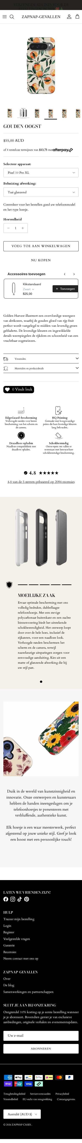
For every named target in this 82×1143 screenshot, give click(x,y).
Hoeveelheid (12, 219)
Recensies (9, 952)
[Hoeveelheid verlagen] (7, 228)
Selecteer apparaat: (17, 164)
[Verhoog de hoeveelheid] (24, 228)
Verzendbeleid (10, 1099)
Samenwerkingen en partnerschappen (28, 992)
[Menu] (4, 16)
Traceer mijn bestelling (18, 919)
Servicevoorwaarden (40, 1093)
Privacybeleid (62, 1093)
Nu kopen (41, 260)
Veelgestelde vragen (16, 939)
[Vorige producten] (64, 274)
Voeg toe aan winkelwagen (41, 246)
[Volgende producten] (74, 274)
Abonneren (41, 1049)
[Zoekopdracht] (14, 16)
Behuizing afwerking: (19, 183)
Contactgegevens (66, 1099)
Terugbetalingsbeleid (14, 1093)
